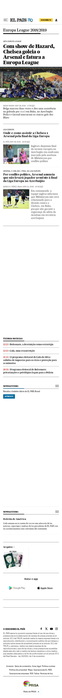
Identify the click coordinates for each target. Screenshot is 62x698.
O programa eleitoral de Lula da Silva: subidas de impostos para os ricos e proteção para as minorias (30, 360)
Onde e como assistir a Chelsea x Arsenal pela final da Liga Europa (26, 135)
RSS (31, 673)
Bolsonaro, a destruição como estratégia (31, 344)
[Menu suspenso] (5, 20)
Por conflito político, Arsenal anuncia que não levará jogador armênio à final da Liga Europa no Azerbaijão (30, 177)
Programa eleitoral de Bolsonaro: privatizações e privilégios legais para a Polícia (28, 371)
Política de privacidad (18, 670)
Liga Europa (8, 130)
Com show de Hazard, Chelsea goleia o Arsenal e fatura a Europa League (28, 54)
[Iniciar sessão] (56, 20)
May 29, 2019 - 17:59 (25, 106)
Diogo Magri (8, 106)
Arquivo (8, 547)
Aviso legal (36, 666)
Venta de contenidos (23, 666)
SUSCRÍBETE (46, 20)
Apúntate (9, 396)
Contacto (10, 666)
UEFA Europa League (12, 41)
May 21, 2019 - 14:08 (33, 187)
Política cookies (48, 666)
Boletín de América (14, 519)
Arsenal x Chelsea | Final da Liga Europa (22, 171)
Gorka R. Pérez (10, 187)
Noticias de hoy (46, 673)
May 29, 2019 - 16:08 (20, 142)
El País (6, 142)
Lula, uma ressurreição (22, 350)
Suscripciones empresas (19, 673)
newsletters (10, 386)
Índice (36, 673)
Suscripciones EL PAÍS (43, 670)
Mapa (30, 670)
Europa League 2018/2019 (25, 30)
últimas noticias (13, 338)
